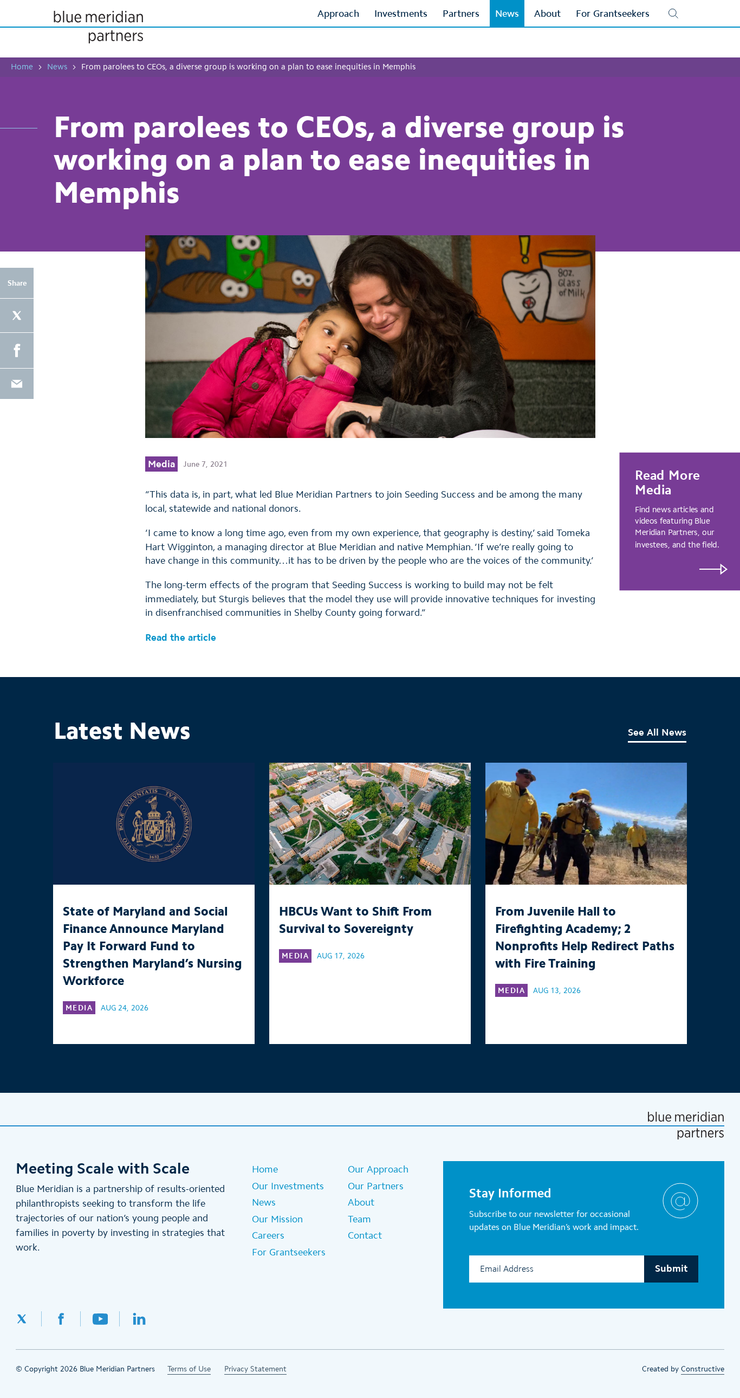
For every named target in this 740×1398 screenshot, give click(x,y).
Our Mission (277, 1219)
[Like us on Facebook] (61, 1318)
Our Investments (288, 1186)
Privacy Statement (255, 1369)
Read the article (180, 637)
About (361, 1202)
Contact (365, 1235)
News (57, 67)
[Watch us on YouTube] (100, 1318)
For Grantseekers (289, 1252)
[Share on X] (17, 315)
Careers (268, 1235)
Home (22, 67)
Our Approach (378, 1169)
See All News (657, 732)
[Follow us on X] (29, 1318)
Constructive (702, 1369)
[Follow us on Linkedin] (139, 1318)
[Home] (98, 27)
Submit (671, 1268)
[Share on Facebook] (17, 350)
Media (161, 464)
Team (359, 1219)
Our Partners (376, 1186)
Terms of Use (189, 1369)
